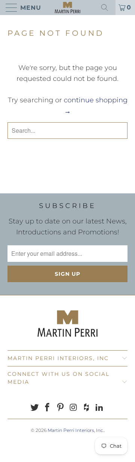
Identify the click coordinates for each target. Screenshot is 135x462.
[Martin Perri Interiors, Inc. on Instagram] (74, 408)
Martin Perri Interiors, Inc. (76, 430)
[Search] (107, 7)
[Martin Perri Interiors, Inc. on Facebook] (47, 408)
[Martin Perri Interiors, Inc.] (67, 7)
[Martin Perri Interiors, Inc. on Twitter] (34, 408)
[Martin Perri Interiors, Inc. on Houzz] (86, 408)
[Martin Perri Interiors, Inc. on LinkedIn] (99, 408)
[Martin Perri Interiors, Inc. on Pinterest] (60, 408)
